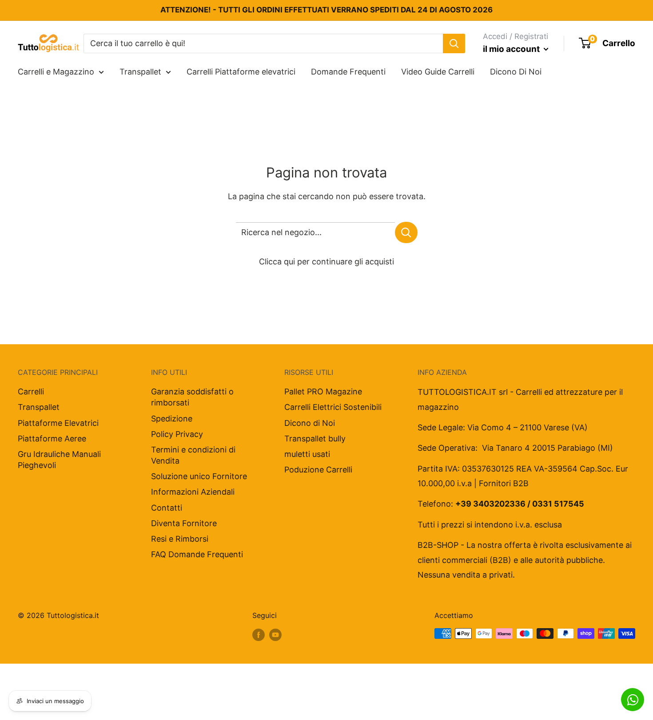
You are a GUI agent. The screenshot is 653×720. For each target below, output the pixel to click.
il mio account (512, 49)
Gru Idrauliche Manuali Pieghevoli (59, 459)
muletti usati (307, 454)
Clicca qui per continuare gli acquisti (326, 261)
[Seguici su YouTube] (275, 634)
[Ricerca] (454, 43)
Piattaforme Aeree (52, 438)
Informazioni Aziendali (193, 491)
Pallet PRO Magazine (323, 391)
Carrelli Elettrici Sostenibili (333, 407)
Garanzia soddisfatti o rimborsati (192, 397)
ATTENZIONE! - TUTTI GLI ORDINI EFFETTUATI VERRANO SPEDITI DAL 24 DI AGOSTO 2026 (326, 9)
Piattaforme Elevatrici (58, 423)
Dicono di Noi (309, 423)
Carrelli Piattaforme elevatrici (241, 71)
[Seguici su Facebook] (258, 634)
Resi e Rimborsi (179, 538)
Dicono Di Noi (516, 71)
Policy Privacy (177, 434)
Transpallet (140, 71)
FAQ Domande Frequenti (197, 554)
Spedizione (171, 418)
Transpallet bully (315, 438)
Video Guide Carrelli (437, 71)
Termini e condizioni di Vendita (193, 455)
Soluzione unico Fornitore (199, 476)
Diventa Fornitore (184, 523)
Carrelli (31, 391)
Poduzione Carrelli (318, 469)
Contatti (166, 507)
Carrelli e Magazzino (56, 71)
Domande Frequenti (348, 71)
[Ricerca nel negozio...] (406, 232)
